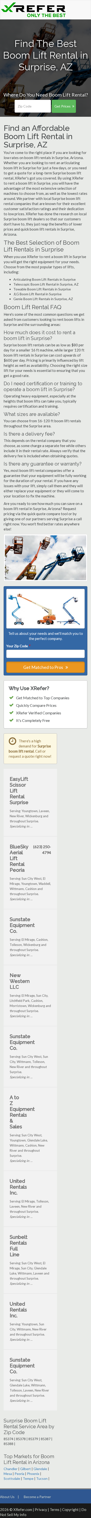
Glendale (40, 1469)
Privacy (41, 1509)
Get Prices (62, 106)
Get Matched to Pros (43, 667)
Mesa (8, 1474)
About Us (7, 1497)
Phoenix (33, 1474)
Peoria (19, 1474)
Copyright (70, 1509)
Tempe (28, 1478)
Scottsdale (12, 1478)
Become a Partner (37, 1497)
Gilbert (25, 1469)
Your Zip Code (18, 646)
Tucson (42, 1478)
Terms (54, 1509)
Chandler (10, 1469)
